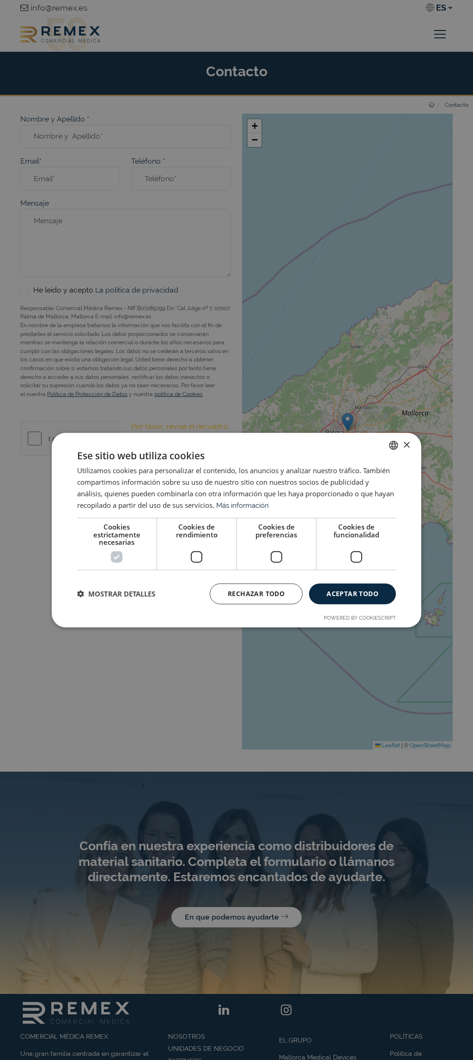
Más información (242, 505)
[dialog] (236, 530)
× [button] (406, 444)
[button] (116, 594)
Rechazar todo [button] (256, 593)
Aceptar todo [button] (352, 593)
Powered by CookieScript (360, 618)
